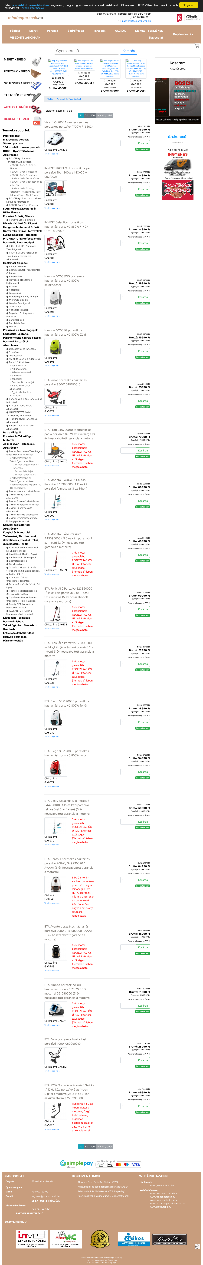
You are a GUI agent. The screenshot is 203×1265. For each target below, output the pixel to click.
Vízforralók (14, 289)
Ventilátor (14, 326)
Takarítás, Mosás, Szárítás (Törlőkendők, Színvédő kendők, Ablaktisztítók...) (23, 570)
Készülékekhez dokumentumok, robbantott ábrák (103, 1196)
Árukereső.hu (177, 143)
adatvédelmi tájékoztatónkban (30, 5)
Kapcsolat (156, 37)
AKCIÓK (120, 30)
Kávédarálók (15, 276)
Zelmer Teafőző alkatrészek (23, 514)
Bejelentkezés (183, 34)
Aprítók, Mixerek (17, 266)
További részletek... (52, 154)
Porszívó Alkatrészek (20, 362)
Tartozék (99, 30)
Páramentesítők (13, 640)
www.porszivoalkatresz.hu (163, 1200)
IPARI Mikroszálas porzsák (19, 208)
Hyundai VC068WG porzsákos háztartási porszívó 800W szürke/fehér (64, 281)
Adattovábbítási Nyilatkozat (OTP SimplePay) (101, 1191)
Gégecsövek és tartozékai (22, 348)
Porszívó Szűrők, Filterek (18, 216)
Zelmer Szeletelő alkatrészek (24, 501)
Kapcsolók (17, 378)
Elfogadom (189, 5)
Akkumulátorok (19, 368)
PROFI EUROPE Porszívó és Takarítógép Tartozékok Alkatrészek (21, 256)
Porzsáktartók (19, 365)
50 (86, 115)
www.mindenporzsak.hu (162, 1196)
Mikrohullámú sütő (18, 299)
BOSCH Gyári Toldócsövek (25, 178)
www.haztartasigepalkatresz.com (167, 1203)
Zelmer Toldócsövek (25, 474)
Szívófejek (14, 352)
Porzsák (52, 30)
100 (93, 115)
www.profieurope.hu (160, 1206)
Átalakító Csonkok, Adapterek (24, 358)
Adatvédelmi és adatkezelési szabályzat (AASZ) (103, 1186)
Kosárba (143, 143)
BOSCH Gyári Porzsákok (24, 171)
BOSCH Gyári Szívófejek (24, 175)
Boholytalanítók (17, 323)
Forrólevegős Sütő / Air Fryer (24, 296)
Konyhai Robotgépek (20, 303)
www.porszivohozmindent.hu (165, 1193)
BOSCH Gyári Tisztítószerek (23, 205)
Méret (33, 30)
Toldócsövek (15, 355)
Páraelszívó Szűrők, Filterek (20, 223)
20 (81, 115)
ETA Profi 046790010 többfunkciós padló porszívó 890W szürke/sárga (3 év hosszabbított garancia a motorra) (69, 434)
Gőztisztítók (15, 306)
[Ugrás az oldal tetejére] (197, 1246)
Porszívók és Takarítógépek (20, 330)
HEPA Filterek (11, 212)
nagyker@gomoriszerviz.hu (136, 21)
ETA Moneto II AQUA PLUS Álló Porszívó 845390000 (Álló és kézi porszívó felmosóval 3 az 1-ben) (66, 484)
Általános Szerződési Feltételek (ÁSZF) (98, 1182)
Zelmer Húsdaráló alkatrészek (24, 491)
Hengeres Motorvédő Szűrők (21, 227)
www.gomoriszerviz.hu (162, 1185)
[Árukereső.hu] (177, 137)
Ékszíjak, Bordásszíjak (23, 382)
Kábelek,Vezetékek (22, 372)
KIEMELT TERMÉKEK (149, 30)
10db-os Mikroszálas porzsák (21, 147)
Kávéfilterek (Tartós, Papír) (23, 554)
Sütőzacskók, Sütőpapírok (22, 557)
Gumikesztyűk (16, 564)
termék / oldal (104, 115)
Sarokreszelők (16, 319)
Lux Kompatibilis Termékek (20, 234)
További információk (32, 8)
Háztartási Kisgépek (15, 262)
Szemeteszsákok (18, 560)
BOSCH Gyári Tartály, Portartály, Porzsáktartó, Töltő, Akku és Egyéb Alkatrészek (25, 191)
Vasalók (13, 286)
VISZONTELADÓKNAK (25, 37)
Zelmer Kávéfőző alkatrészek (24, 504)
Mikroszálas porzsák (16, 139)
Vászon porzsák (13, 143)
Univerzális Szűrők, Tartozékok (22, 231)
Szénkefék (17, 375)
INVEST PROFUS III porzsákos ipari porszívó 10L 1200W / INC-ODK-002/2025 (67, 172)
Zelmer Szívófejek (24, 471)
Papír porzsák (11, 135)
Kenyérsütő (15, 293)
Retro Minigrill (12, 432)
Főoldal (15, 30)
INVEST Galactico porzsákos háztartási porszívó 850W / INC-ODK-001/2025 (66, 227)
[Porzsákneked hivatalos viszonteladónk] (100, 1239)
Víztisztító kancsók (19, 309)
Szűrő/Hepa (76, 30)
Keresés (129, 51)
